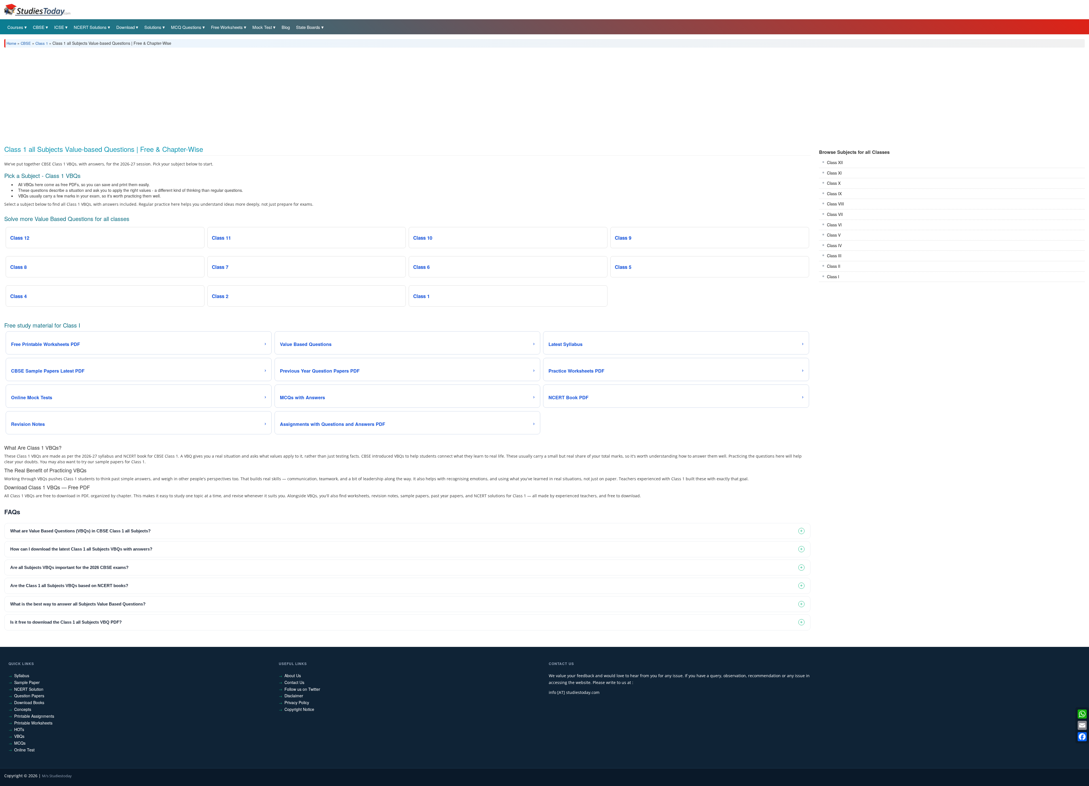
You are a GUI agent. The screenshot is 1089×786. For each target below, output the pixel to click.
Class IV (834, 245)
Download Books (29, 702)
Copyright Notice (299, 709)
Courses (15, 27)
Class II (833, 266)
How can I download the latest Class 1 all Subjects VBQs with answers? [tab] (81, 549)
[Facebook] (1082, 736)
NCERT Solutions (90, 27)
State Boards (308, 27)
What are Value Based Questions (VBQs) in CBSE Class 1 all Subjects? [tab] (80, 530)
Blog (286, 27)
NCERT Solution (28, 689)
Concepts (22, 709)
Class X (834, 183)
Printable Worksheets (33, 723)
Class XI (834, 173)
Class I (833, 276)
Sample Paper (27, 682)
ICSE (59, 27)
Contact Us (294, 682)
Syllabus (21, 675)
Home (11, 43)
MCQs (20, 743)
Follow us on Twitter (302, 689)
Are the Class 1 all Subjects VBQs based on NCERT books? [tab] (69, 585)
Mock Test (262, 27)
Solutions (152, 27)
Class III (834, 255)
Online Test (24, 750)
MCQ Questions (186, 27)
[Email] (1082, 725)
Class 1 (41, 43)
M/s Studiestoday (57, 775)
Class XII (835, 162)
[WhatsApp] (1082, 714)
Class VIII (835, 204)
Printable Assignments (34, 716)
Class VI (834, 225)
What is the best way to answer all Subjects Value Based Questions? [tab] (77, 604)
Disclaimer (293, 695)
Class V (834, 235)
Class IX (834, 193)
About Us (292, 675)
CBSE (39, 27)
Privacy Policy (296, 702)
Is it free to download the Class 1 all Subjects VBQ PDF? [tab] (66, 622)
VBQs (19, 736)
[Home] (37, 9)
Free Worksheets (227, 27)
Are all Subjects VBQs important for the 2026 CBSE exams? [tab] (69, 567)
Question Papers (29, 695)
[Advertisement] (174, 94)
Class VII (835, 214)
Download (125, 27)
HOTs (19, 729)
